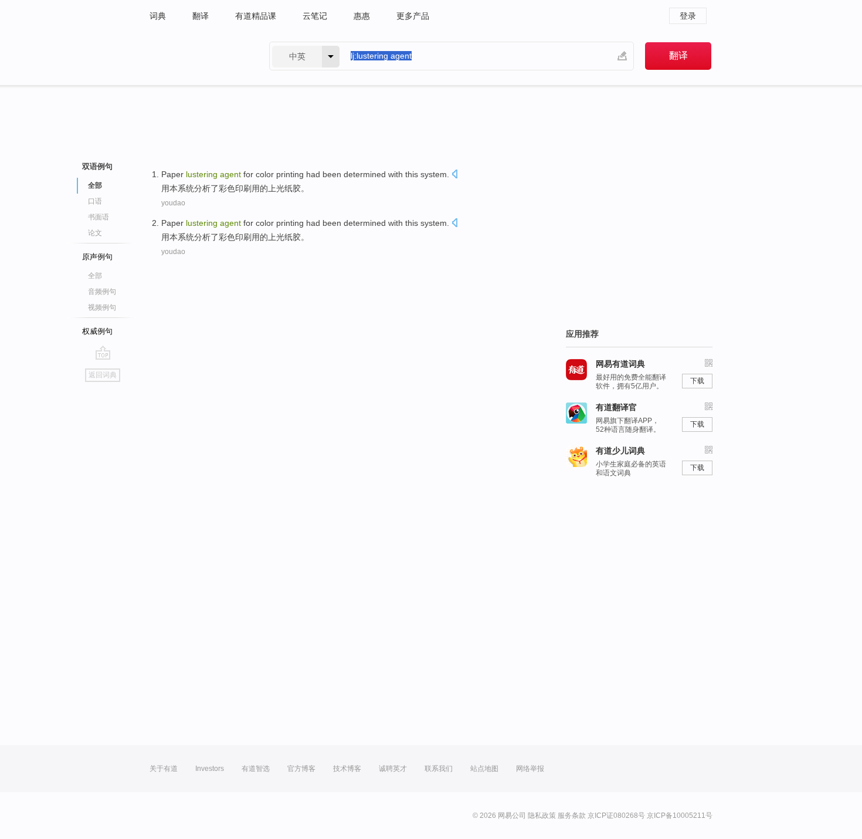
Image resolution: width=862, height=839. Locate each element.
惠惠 (362, 16)
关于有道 (164, 768)
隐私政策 (542, 815)
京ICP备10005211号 (679, 815)
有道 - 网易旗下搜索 (198, 56)
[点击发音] (454, 175)
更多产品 (412, 16)
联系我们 (439, 768)
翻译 (200, 16)
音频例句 (102, 291)
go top (103, 353)
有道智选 (256, 768)
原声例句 (97, 256)
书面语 (98, 217)
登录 (688, 16)
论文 (95, 233)
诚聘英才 (393, 768)
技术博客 (347, 768)
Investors (209, 768)
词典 (158, 16)
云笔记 (315, 16)
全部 (95, 276)
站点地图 (484, 768)
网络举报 (530, 768)
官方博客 (301, 768)
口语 (95, 201)
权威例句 (97, 331)
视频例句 (102, 307)
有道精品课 (255, 16)
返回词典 (103, 375)
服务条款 (572, 815)
